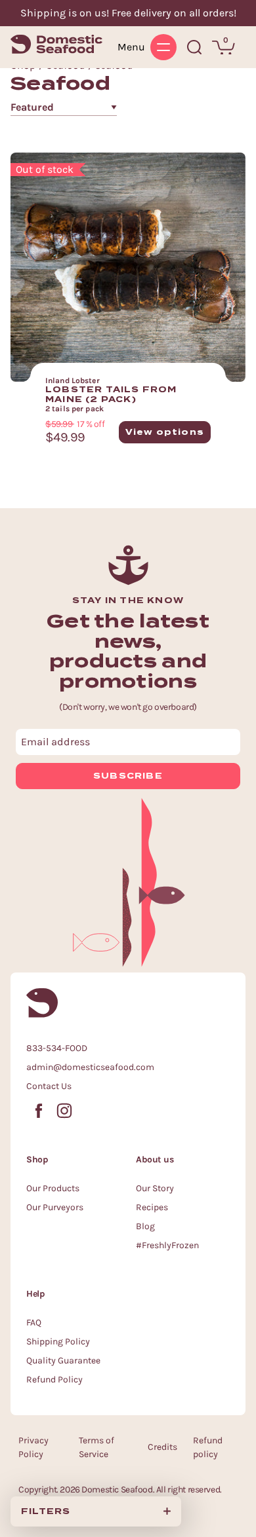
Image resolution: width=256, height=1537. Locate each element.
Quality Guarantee (63, 1360)
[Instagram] (64, 1108)
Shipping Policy (58, 1341)
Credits (162, 1447)
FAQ (33, 1322)
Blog (145, 1226)
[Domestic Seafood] (56, 44)
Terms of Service (96, 1447)
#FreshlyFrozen (167, 1245)
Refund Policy (54, 1379)
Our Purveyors (54, 1207)
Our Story (155, 1188)
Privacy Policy (33, 1447)
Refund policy (208, 1447)
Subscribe (128, 776)
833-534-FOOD (56, 1048)
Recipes (152, 1207)
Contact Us (49, 1086)
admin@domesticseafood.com (90, 1067)
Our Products (52, 1188)
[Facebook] (38, 1108)
